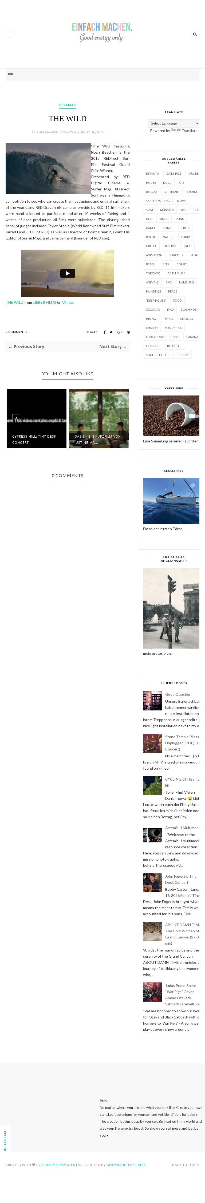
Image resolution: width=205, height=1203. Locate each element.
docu (167, 183)
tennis (168, 319)
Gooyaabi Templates (126, 1165)
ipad (170, 309)
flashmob (189, 309)
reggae (151, 192)
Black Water (97, 437)
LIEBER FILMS (44, 302)
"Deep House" (156, 300)
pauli (187, 246)
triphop (182, 355)
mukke (193, 173)
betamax (67, 105)
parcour (176, 255)
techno (193, 192)
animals (152, 282)
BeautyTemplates (58, 1165)
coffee (182, 264)
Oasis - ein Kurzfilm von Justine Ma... (46, 439)
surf (194, 255)
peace (172, 291)
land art (153, 346)
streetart (172, 192)
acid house (176, 273)
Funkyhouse (155, 337)
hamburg (186, 282)
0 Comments (16, 331)
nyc (184, 210)
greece (151, 246)
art (181, 183)
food (177, 300)
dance (151, 228)
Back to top (184, 1165)
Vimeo (67, 302)
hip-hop (170, 246)
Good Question (178, 694)
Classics (186, 319)
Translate (190, 130)
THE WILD (14, 302)
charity (152, 328)
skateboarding (158, 201)
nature (168, 237)
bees (175, 337)
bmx (169, 282)
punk (180, 219)
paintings (153, 291)
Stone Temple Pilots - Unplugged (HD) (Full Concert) (183, 742)
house (151, 183)
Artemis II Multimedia (183, 827)
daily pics (173, 173)
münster (167, 210)
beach (150, 264)
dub (149, 219)
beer (166, 264)
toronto (153, 273)
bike (197, 210)
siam (149, 210)
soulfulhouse (157, 355)
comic (167, 228)
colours (153, 309)
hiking (151, 319)
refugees (174, 346)
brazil (151, 237)
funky (186, 237)
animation (154, 255)
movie (181, 201)
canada (192, 337)
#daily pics (173, 328)
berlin (185, 228)
